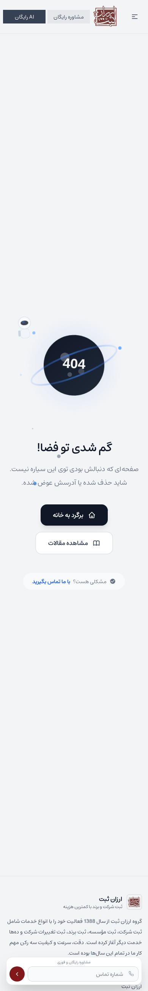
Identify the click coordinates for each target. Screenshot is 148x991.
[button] (134, 16)
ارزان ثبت (131, 986)
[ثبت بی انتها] (106, 16)
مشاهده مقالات (68, 542)
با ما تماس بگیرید (51, 581)
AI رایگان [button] (24, 16)
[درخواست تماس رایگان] (17, 974)
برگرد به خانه (68, 514)
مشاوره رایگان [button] (69, 16)
